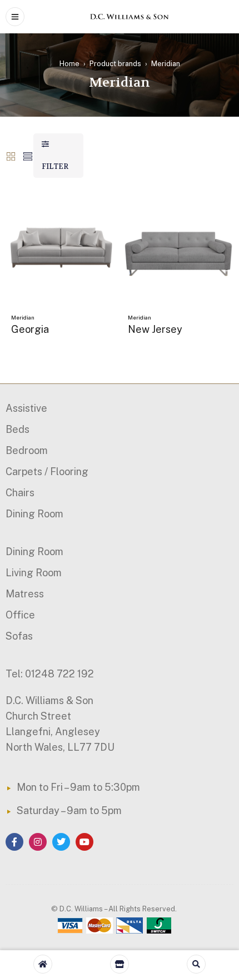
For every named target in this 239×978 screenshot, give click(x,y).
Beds (17, 429)
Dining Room (34, 514)
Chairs (20, 492)
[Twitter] (61, 842)
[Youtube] (84, 842)
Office (20, 615)
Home (69, 63)
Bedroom (27, 450)
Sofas (19, 636)
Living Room (34, 572)
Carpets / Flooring (47, 471)
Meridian (22, 317)
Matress (25, 594)
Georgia (30, 329)
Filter (55, 166)
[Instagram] (38, 842)
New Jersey (155, 329)
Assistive (26, 408)
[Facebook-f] (14, 842)
